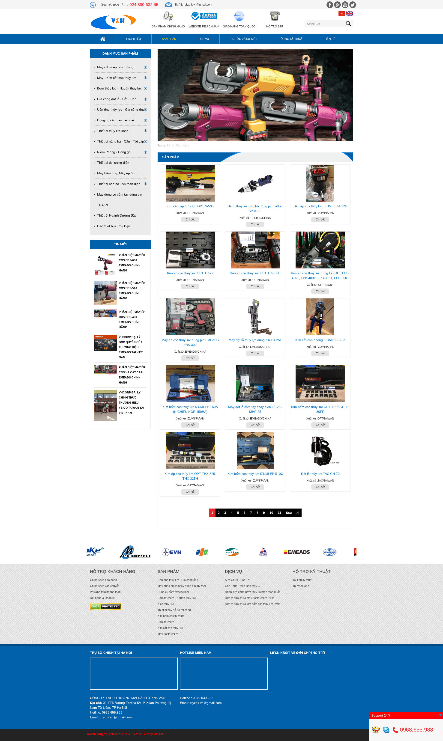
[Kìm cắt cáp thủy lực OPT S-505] (190, 183)
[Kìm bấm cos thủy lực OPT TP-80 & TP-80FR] (320, 383)
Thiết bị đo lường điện (113, 162)
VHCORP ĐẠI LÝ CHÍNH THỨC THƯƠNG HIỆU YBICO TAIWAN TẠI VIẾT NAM (131, 402)
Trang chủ (164, 145)
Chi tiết (190, 219)
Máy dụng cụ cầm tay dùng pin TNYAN (182, 586)
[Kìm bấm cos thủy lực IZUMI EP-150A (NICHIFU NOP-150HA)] (190, 383)
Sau (289, 513)
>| (297, 513)
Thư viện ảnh (301, 586)
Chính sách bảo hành (103, 580)
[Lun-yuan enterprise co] (285, 552)
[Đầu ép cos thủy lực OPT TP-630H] (255, 250)
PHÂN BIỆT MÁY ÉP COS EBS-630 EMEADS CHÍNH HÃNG (132, 263)
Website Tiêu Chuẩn (204, 26)
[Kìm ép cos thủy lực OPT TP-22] (190, 250)
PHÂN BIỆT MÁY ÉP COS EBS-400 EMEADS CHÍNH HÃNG (132, 319)
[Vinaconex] (254, 552)
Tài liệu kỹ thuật (302, 580)
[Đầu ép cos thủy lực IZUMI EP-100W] (320, 183)
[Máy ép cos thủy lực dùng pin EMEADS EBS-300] (190, 316)
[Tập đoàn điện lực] (94, 552)
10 (271, 513)
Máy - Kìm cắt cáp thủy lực (116, 78)
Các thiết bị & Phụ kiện (113, 226)
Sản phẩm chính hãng (168, 26)
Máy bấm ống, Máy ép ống (116, 173)
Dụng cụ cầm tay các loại (115, 120)
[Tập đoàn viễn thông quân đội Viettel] (157, 552)
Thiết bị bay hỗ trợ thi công (174, 610)
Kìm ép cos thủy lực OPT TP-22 (190, 273)
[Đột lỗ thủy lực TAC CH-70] (320, 450)
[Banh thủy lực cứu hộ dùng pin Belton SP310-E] (255, 183)
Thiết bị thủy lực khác (112, 131)
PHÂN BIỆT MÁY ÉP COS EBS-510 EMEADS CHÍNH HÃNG (132, 291)
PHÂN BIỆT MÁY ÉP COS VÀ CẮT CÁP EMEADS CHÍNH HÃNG (132, 375)
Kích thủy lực (166, 604)
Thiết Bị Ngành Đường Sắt (116, 215)
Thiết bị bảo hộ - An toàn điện (118, 184)
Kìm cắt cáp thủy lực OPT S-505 (190, 206)
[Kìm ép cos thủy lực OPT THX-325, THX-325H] (190, 450)
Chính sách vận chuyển (105, 586)
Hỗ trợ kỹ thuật (291, 39)
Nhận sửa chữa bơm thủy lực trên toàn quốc (252, 592)
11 (279, 513)
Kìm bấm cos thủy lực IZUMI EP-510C (255, 474)
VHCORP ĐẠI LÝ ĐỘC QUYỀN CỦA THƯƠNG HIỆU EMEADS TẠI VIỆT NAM (131, 347)
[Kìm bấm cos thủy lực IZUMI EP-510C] (255, 450)
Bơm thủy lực (166, 622)
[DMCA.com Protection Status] (105, 606)
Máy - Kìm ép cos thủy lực (116, 67)
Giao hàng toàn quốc (239, 26)
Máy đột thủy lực (168, 634)
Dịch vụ (203, 39)
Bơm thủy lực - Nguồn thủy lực (119, 88)
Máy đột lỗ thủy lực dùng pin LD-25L (255, 340)
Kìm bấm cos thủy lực (171, 616)
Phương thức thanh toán (105, 592)
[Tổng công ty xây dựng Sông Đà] (187, 552)
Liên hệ (330, 39)
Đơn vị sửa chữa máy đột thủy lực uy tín (250, 598)
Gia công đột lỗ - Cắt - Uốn (116, 99)
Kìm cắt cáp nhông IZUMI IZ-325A (320, 340)
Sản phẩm (169, 39)
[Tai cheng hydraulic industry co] (341, 552)
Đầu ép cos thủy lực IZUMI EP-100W (320, 206)
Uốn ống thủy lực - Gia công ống (121, 109)
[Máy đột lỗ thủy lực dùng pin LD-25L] (255, 316)
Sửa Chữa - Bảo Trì (237, 580)
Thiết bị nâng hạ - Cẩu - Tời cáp (120, 141)
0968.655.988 (415, 729)
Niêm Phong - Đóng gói (114, 152)
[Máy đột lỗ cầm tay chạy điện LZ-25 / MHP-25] (255, 383)
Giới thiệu (133, 39)
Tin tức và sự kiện (243, 39)
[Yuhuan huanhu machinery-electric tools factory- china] (313, 552)
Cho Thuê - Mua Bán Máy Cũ (243, 586)
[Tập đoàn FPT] (125, 552)
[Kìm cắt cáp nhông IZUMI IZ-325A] (320, 316)
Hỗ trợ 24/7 (274, 26)
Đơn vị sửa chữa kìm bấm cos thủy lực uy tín (252, 604)
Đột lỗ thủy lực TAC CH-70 (320, 474)
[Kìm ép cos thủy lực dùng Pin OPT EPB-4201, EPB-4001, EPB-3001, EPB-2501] (320, 250)
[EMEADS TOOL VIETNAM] (220, 552)
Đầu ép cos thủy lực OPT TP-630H (255, 273)
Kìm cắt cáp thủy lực (170, 628)
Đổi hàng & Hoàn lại (102, 598)
